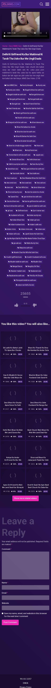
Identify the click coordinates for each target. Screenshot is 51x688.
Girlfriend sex (23, 211)
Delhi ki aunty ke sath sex (17, 164)
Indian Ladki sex (36, 224)
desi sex (10, 187)
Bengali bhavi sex (37, 94)
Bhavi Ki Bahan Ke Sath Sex (26, 136)
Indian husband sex (17, 224)
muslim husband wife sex (36, 257)
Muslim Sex (37, 262)
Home (4, 46)
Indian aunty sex (35, 215)
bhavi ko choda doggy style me (19, 146)
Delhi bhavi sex (34, 159)
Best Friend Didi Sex (32, 104)
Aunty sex (41, 85)
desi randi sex (11, 183)
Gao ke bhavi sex (13, 201)
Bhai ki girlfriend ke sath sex (25, 113)
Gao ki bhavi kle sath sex (15, 206)
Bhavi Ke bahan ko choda (25, 127)
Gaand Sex (14, 197)
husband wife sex (17, 215)
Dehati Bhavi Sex (17, 159)
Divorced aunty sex (15, 192)
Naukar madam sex (18, 271)
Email (5, 593)
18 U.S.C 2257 (25, 679)
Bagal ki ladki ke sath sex (17, 94)
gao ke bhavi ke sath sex (32, 197)
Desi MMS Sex (15, 46)
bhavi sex (39, 146)
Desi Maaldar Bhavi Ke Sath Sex (33, 178)
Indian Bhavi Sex (18, 220)
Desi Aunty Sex (37, 164)
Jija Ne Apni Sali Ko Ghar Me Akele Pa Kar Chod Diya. (26, 238)
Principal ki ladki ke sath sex (26, 280)
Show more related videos (25, 498)
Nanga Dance (17, 266)
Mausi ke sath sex (26, 248)
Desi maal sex (11, 178)
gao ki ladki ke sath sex (37, 206)
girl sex (10, 211)
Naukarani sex (35, 271)
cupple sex (39, 155)
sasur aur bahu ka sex (26, 285)
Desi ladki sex (34, 173)
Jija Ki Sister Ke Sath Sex (34, 234)
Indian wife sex (14, 234)
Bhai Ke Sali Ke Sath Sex (34, 108)
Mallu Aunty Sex (32, 243)
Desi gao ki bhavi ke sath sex (33, 169)
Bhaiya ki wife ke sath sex (17, 122)
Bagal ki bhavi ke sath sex (34, 90)
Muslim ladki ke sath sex (19, 262)
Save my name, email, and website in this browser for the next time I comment (25, 614)
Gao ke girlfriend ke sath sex (34, 201)
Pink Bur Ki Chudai (36, 276)
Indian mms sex (26, 229)
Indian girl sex (34, 220)
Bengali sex (16, 104)
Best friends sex (14, 108)
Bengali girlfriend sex (17, 99)
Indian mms (11, 229)
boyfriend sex (32, 150)
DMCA (25, 683)
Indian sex (41, 229)
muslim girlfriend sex (14, 257)
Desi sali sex (41, 183)
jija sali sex (17, 243)
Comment (7, 549)
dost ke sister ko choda (35, 192)
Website (5, 603)
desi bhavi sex (12, 169)
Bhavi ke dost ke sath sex (25, 132)
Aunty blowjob (27, 85)
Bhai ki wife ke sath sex (26, 118)
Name (5, 583)
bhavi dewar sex (38, 122)
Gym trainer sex (38, 211)
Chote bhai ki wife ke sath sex (19, 155)
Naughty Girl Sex (33, 266)
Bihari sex (18, 150)
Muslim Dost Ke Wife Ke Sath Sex (25, 252)
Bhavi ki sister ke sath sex (25, 141)
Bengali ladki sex (36, 99)
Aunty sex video (14, 90)
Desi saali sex (26, 183)
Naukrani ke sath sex (16, 276)
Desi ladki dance (18, 173)
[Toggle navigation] (47, 4)
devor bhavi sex (39, 187)
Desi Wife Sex (23, 187)
